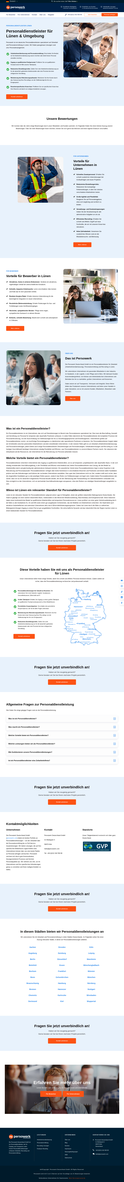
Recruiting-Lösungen (43, 1145)
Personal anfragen (109, 14)
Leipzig (91, 953)
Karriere (67, 1145)
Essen (62, 965)
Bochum (32, 971)
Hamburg (62, 983)
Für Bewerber (10, 15)
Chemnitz (33, 995)
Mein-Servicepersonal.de (77, 1178)
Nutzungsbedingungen (71, 1151)
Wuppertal (91, 1001)
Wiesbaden (91, 995)
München (91, 977)
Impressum (68, 1148)
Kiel (62, 1001)
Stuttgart (91, 989)
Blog (66, 1142)
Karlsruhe (62, 995)
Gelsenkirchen (62, 977)
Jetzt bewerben (92, 14)
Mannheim (91, 959)
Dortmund (32, 1001)
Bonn (32, 977)
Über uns (42, 15)
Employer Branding (42, 1148)
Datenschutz (68, 1157)
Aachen (32, 947)
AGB (66, 1154)
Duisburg (62, 953)
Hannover (62, 989)
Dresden (62, 947)
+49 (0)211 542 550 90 (74, 14)
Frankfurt (62, 971)
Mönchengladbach (91, 965)
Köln (91, 947)
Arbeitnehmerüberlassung (44, 1139)
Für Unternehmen (24, 15)
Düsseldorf (62, 959)
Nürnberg (91, 983)
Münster (91, 971)
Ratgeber (51, 15)
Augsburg (32, 953)
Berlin (32, 959)
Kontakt (34, 15)
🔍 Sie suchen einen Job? (64, 1)
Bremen (32, 989)
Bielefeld (32, 965)
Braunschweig (33, 983)
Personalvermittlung (42, 1142)
